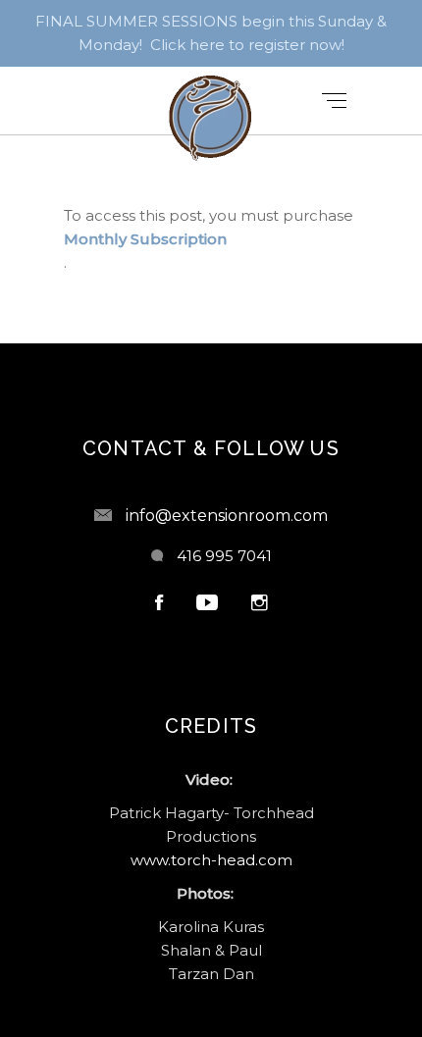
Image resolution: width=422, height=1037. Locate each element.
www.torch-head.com (211, 860)
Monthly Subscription (145, 239)
